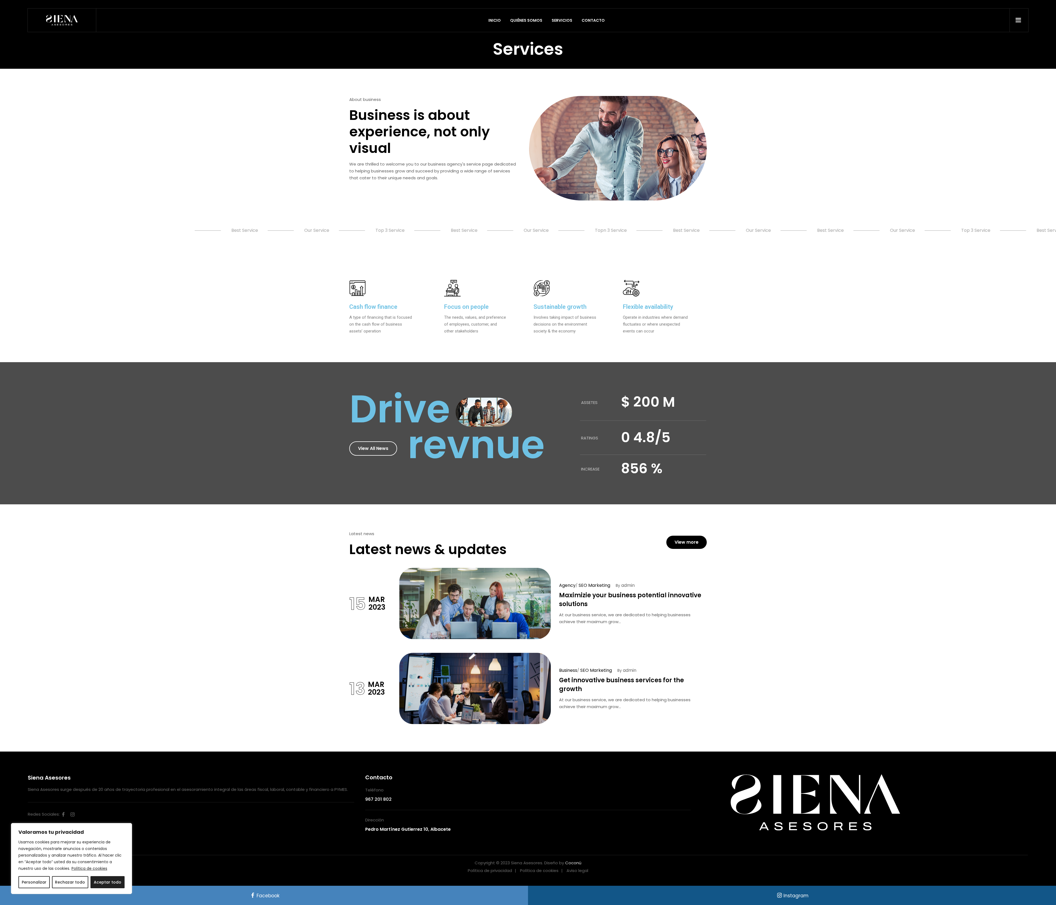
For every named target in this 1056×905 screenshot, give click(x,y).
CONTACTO (593, 20)
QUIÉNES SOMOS (526, 20)
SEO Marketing (594, 585)
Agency (567, 585)
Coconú (573, 863)
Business (568, 670)
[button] (373, 448)
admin (628, 585)
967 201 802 (378, 799)
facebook (63, 814)
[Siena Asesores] (62, 20)
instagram (72, 814)
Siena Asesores (49, 778)
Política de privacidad (490, 870)
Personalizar (34, 882)
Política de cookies (89, 868)
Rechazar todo (70, 882)
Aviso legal (577, 870)
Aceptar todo (107, 882)
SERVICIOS (562, 20)
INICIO (494, 20)
